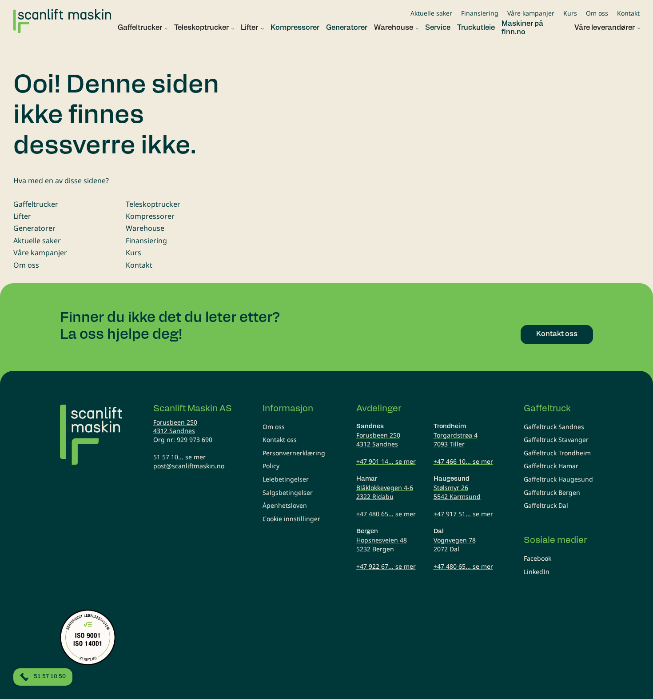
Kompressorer (150, 216)
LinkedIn (536, 571)
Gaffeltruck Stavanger (556, 439)
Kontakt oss (280, 439)
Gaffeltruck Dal (546, 505)
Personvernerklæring (294, 453)
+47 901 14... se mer (386, 461)
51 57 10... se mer (179, 457)
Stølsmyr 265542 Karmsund (457, 492)
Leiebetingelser (286, 479)
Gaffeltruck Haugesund (558, 479)
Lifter (22, 216)
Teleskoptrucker (153, 204)
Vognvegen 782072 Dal (455, 544)
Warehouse (145, 228)
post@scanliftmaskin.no (188, 466)
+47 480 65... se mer (386, 514)
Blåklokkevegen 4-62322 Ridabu (384, 492)
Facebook (537, 558)
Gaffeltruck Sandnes (554, 426)
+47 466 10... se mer (463, 461)
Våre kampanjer (530, 13)
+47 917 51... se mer (463, 514)
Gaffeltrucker (35, 204)
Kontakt (628, 13)
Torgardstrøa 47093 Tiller (456, 439)
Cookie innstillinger (291, 518)
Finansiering (479, 13)
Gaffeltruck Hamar (551, 466)
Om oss (597, 13)
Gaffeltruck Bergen (552, 492)
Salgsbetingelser (288, 492)
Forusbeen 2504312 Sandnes (175, 426)
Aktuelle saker (431, 13)
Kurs (570, 13)
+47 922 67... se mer (386, 566)
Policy (271, 466)
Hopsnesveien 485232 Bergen (381, 544)
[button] (139, 28)
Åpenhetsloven (285, 505)
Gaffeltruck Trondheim (557, 453)
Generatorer (34, 228)
